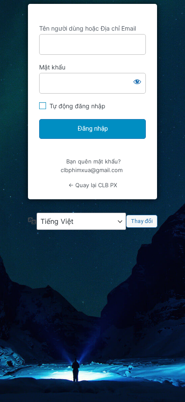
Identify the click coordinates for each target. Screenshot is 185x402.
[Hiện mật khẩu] (137, 81)
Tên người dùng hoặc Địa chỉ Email (87, 28)
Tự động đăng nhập (77, 106)
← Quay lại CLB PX (92, 185)
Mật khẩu (52, 67)
